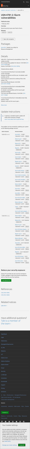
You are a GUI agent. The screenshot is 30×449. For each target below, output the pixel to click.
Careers (15, 416)
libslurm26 (17, 220)
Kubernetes (4, 340)
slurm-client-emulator (20, 175)
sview (16, 206)
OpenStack (4, 334)
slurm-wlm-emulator (20, 179)
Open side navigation (8, 39)
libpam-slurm (18, 161)
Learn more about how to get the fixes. (14, 119)
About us (3, 416)
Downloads (4, 381)
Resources (24, 416)
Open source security (6, 397)
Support (3, 384)
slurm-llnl (3, 47)
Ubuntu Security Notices (8, 10)
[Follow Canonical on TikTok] (20, 422)
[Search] (24, 2)
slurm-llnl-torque (19, 256)
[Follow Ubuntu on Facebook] (6, 422)
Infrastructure (10, 395)
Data (4, 395)
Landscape (4, 374)
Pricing (3, 388)
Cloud (2, 368)
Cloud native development (7, 399)
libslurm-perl (18, 139)
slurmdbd (17, 193)
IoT (2, 354)
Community (9, 416)
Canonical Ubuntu (5, 1)
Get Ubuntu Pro (6, 280)
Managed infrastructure (7, 344)
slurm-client (18, 157)
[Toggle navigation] (28, 5)
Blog (19, 416)
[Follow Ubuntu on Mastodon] (2, 422)
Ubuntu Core (4, 357)
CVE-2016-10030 (5, 83)
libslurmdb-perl (19, 202)
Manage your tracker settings (9, 445)
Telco (22, 406)
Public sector (17, 406)
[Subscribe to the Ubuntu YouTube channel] (17, 422)
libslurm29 (17, 143)
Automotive (4, 406)
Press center (4, 418)
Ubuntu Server (4, 364)
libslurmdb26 (18, 215)
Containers (4, 378)
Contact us (5, 412)
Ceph (2, 337)
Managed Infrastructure (20, 395)
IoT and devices (16, 397)
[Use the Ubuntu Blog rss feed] (24, 422)
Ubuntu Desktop (5, 361)
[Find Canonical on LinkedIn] (9, 422)
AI (1, 395)
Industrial (10, 406)
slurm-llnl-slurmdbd (20, 197)
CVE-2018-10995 (15, 66)
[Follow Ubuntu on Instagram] (13, 422)
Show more (4, 105)
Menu (27, 2)
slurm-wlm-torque (19, 170)
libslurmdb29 (18, 184)
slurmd (16, 166)
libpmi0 (17, 148)
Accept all (21, 445)
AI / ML (3, 347)
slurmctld (17, 134)
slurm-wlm (17, 152)
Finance (27, 406)
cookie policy (7, 441)
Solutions (3, 391)
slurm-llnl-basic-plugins (20, 229)
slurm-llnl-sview (19, 260)
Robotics (3, 351)
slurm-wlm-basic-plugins (21, 211)
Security (3, 371)
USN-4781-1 (4, 305)
